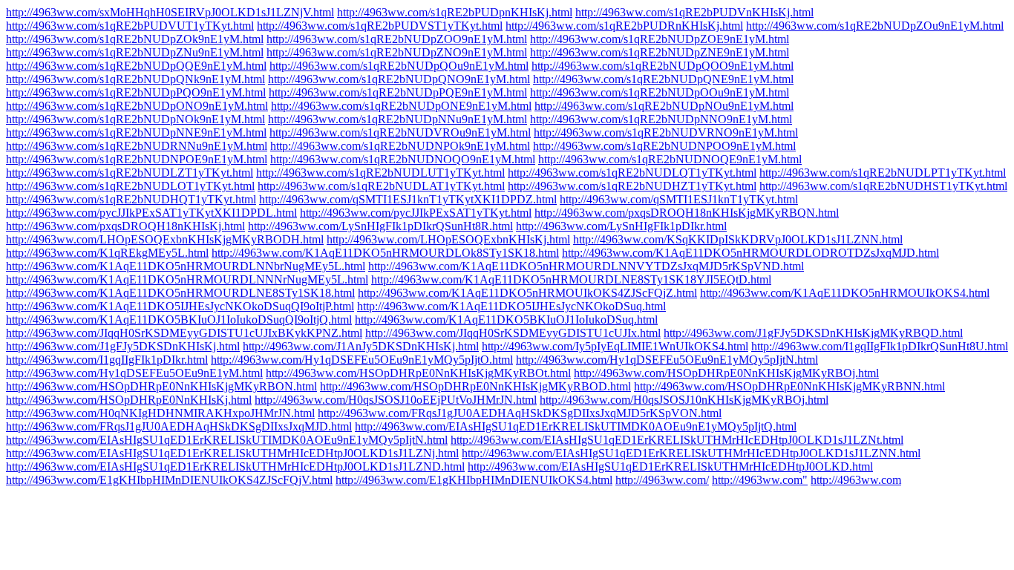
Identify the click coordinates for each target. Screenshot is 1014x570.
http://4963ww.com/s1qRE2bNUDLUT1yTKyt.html (380, 172)
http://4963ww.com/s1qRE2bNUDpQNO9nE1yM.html (399, 79)
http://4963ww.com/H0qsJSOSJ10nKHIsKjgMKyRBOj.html (684, 399)
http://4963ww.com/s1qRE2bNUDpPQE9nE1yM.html (398, 92)
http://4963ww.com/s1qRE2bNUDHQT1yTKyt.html (131, 199)
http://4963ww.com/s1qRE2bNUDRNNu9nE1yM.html (136, 146)
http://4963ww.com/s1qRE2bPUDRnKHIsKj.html (624, 25)
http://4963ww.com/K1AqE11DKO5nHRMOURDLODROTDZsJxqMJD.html (750, 252)
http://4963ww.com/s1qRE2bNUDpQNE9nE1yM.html (663, 79)
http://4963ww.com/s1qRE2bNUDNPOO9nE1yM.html (664, 146)
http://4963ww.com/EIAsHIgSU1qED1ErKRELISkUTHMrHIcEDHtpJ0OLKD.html (670, 466)
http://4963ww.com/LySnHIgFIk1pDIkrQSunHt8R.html (380, 226)
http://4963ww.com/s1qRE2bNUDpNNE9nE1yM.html (136, 132)
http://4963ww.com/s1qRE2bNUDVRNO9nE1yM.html (666, 132)
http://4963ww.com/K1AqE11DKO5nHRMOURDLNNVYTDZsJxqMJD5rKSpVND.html (586, 266)
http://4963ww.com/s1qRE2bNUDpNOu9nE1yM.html (664, 105)
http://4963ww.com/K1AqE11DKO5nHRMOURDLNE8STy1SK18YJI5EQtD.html (571, 279)
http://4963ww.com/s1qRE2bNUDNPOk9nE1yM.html (400, 146)
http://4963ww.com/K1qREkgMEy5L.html (107, 252)
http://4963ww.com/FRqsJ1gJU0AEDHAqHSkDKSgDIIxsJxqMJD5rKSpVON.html (520, 413)
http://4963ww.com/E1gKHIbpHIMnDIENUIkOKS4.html (474, 480)
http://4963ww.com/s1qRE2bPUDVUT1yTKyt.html (130, 25)
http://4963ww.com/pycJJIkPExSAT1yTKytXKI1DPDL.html (151, 212)
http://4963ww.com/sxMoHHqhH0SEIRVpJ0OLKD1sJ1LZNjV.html (170, 12)
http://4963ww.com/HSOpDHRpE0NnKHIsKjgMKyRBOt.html (418, 373)
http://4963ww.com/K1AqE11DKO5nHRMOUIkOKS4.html (845, 292)
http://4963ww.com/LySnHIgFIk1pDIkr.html (621, 226)
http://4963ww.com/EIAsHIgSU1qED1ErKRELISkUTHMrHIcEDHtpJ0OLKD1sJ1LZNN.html (691, 453)
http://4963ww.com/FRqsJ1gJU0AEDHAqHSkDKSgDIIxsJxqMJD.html (179, 426)
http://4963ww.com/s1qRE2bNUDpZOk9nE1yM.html (135, 39)
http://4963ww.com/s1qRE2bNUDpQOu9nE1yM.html (399, 65)
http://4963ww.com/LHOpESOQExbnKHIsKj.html (448, 239)
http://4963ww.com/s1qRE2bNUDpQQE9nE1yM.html (136, 65)
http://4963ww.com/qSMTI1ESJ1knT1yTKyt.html (679, 199)
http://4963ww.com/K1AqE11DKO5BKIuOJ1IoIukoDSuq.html (506, 319)
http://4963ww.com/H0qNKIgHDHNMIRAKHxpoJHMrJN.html (160, 413)
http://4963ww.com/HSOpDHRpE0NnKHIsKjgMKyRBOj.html (726, 373)
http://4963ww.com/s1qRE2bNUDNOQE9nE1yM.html (670, 159)
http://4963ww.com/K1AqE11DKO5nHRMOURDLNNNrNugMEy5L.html (187, 279)
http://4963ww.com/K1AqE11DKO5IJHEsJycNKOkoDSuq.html (511, 306)
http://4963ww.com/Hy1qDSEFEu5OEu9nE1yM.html (134, 373)
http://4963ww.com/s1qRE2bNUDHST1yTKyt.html (883, 186)
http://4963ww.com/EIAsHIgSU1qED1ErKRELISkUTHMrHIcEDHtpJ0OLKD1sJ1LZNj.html (232, 453)
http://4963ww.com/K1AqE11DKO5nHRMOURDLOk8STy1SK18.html (385, 252)
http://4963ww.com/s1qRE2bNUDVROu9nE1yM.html (400, 132)
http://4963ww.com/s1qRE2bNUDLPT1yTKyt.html (882, 172)
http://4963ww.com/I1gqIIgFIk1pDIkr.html (107, 359)
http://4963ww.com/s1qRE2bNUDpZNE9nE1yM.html (659, 52)
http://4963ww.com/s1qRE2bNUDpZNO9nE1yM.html (396, 52)
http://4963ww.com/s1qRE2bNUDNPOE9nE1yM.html (136, 159)
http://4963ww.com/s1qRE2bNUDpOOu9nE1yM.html (659, 92)
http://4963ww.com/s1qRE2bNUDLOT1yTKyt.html (130, 186)
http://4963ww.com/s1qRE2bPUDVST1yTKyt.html (380, 25)
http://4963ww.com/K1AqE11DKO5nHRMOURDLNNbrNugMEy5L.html (185, 266)
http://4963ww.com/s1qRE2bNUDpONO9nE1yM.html (137, 105)
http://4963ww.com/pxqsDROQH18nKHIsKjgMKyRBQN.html (686, 212)
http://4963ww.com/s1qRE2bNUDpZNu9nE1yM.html (135, 52)
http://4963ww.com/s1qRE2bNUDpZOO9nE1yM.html (396, 39)
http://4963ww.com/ (662, 480)
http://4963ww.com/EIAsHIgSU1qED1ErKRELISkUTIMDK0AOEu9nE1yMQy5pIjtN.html (227, 439)
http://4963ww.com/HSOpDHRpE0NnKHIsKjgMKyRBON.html (161, 386)
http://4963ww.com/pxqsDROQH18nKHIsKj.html (125, 226)
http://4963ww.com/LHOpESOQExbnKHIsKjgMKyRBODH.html (165, 239)
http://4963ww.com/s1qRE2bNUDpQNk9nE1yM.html (135, 79)
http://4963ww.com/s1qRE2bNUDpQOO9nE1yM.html (662, 65)
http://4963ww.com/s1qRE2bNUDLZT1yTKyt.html (129, 172)
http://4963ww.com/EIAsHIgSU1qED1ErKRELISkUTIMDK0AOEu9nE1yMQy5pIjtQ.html (576, 426)
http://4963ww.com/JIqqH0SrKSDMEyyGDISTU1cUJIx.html (513, 333)
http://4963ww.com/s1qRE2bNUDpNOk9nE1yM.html (135, 119)
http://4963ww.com (856, 480)
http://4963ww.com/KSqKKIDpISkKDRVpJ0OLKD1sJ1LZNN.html (738, 239)
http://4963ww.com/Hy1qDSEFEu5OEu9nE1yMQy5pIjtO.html (362, 359)
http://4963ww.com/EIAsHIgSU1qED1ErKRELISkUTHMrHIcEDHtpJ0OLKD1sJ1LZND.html (235, 466)
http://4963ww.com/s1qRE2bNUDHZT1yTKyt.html (632, 186)
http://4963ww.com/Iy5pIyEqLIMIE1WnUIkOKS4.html (615, 346)
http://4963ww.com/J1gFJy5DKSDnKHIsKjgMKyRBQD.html (813, 333)
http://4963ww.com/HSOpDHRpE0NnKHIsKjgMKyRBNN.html (789, 386)
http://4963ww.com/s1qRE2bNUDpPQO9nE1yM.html (136, 92)
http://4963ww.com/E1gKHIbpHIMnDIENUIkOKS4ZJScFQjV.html (169, 480)
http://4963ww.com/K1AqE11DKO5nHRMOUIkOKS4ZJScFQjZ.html (527, 292)
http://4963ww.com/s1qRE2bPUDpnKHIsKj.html (454, 12)
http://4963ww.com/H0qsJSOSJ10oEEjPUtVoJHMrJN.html (396, 399)
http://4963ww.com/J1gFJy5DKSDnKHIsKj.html (123, 346)
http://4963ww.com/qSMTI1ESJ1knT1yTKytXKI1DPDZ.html (408, 199)
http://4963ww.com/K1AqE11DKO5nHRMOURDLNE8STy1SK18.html (180, 292)
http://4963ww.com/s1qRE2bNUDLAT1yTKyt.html (381, 186)
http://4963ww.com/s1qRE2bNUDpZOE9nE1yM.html (659, 39)
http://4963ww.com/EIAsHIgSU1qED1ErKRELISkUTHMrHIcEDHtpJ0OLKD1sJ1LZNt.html (677, 439)
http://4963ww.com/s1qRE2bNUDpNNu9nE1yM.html (397, 119)
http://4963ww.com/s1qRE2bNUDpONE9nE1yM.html (401, 105)
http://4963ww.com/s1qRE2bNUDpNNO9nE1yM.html (661, 119)
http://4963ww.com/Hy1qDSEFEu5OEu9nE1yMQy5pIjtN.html (667, 359)
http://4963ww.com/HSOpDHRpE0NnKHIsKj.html (129, 399)
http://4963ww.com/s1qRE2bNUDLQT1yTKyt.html (632, 172)
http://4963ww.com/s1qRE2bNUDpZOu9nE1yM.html (875, 25)
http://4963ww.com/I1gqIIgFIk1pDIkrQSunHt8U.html (879, 346)
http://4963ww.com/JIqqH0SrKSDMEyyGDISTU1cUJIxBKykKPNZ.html (184, 333)
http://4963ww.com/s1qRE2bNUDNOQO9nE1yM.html (402, 159)
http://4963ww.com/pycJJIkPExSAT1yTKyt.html (415, 212)
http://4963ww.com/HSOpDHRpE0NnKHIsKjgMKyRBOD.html (475, 386)
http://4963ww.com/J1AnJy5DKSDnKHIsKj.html (361, 346)
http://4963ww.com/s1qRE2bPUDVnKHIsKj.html (694, 12)
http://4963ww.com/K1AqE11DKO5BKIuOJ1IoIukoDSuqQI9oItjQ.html (179, 319)
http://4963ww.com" (760, 480)
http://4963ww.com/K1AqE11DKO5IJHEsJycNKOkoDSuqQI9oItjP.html (180, 306)
